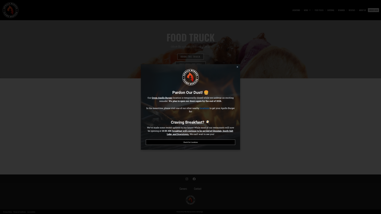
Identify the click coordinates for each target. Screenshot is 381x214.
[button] (237, 67)
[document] (190, 107)
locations (204, 108)
